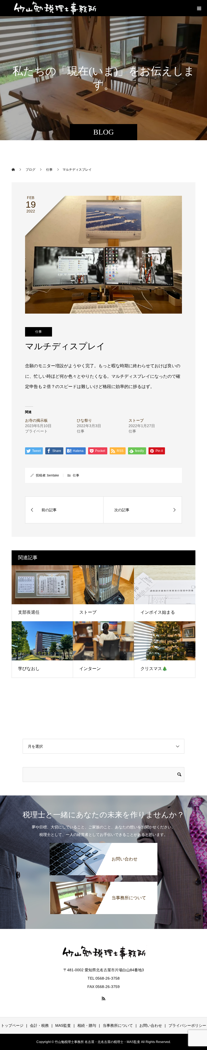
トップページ (12, 1025)
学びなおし (29, 668)
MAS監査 (63, 1025)
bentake (53, 475)
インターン (90, 668)
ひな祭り (84, 420)
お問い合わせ (150, 1025)
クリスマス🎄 (153, 668)
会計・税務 (39, 1025)
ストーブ (136, 420)
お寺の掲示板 (36, 420)
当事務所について (118, 1025)
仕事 (38, 332)
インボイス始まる (157, 612)
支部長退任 (29, 612)
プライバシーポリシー (187, 1025)
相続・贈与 (86, 1025)
